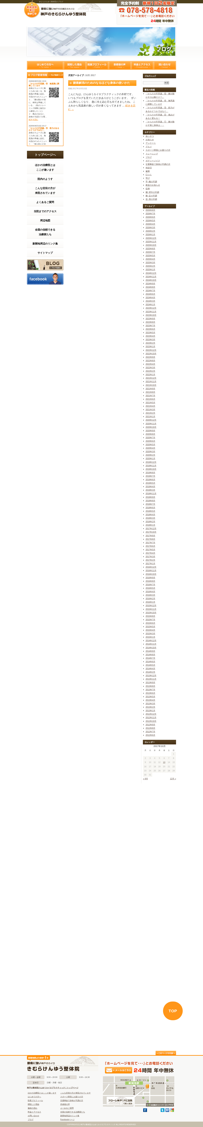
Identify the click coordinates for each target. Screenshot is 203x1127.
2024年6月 (150, 294)
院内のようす (45, 179)
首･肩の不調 (151, 199)
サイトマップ (45, 252)
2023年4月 (150, 336)
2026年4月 (150, 224)
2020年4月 (150, 448)
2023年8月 (150, 322)
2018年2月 (150, 521)
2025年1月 (150, 269)
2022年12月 (151, 350)
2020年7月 (150, 437)
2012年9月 (150, 725)
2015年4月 (150, 630)
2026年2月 (150, 231)
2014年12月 (151, 640)
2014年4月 (150, 668)
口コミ (149, 174)
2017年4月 (150, 553)
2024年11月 (151, 276)
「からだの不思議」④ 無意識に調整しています (44, 85)
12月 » (173, 779)
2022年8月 (150, 360)
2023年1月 (150, 346)
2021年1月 (150, 416)
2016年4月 (150, 591)
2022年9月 (150, 357)
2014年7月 (150, 658)
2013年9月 (150, 682)
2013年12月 (151, 675)
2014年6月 (150, 661)
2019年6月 (150, 479)
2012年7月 (150, 731)
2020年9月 (150, 430)
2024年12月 (151, 273)
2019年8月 (150, 472)
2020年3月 (150, 451)
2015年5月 (150, 626)
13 (164, 762)
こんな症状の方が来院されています (45, 190)
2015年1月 (150, 637)
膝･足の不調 (151, 196)
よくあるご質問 (45, 202)
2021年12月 (151, 378)
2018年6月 (150, 507)
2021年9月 (150, 388)
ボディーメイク (153, 161)
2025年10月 (151, 245)
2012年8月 (150, 728)
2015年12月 (151, 605)
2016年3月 (150, 595)
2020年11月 (151, 424)
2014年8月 (150, 654)
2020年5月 (150, 444)
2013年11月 (151, 679)
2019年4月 (150, 486)
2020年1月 (150, 458)
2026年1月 (150, 234)
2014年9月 (150, 651)
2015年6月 (150, 623)
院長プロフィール (97, 65)
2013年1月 (150, 710)
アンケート (151, 143)
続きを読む (33, 119)
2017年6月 (150, 546)
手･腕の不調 (151, 181)
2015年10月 (151, 613)
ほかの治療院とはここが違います (45, 167)
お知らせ (150, 139)
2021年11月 (151, 381)
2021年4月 (150, 406)
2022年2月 (150, 371)
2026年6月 (150, 217)
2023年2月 (150, 343)
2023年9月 (150, 318)
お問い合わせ (33, 1116)
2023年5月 (150, 332)
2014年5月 (150, 665)
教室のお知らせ (153, 185)
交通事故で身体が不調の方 (158, 164)
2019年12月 (151, 462)
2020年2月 (150, 455)
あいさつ (150, 136)
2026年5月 (150, 220)
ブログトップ (150, 76)
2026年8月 (150, 210)
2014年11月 (151, 644)
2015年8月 (150, 616)
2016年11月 (151, 570)
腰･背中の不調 (152, 192)
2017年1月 (150, 563)
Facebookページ (67, 1119)
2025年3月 (150, 262)
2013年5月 (150, 696)
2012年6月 (150, 735)
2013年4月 (150, 700)
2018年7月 (150, 504)
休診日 (149, 167)
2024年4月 (150, 297)
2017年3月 (150, 556)
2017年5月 (150, 549)
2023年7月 (150, 325)
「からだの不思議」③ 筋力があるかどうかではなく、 (44, 129)
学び (148, 178)
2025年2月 (150, 266)
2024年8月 (150, 287)
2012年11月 (151, 717)
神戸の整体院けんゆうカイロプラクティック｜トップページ (52, 1088)
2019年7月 (150, 476)
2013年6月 (150, 693)
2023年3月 (150, 339)
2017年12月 (151, 528)
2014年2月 (150, 672)
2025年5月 (150, 255)
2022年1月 (150, 374)
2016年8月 (150, 581)
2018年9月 (150, 497)
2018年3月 (150, 518)
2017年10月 (151, 532)
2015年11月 (151, 609)
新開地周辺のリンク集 (45, 243)
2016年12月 (151, 567)
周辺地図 (45, 220)
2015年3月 (150, 633)
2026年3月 (150, 227)
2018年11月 (151, 493)
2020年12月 (151, 420)
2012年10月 (151, 721)
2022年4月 (150, 364)
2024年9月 (150, 283)
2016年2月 (150, 598)
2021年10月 (151, 385)
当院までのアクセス (45, 211)
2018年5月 (150, 511)
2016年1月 (150, 602)
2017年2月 (150, 560)
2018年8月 (150, 500)
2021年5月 (150, 402)
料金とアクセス (142, 65)
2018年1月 (150, 525)
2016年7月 (150, 584)
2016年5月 (150, 588)
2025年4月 (150, 259)
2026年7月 (150, 213)
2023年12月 (151, 308)
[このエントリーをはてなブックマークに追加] (167, 1111)
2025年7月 (150, 252)
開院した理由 (74, 65)
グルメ (149, 146)
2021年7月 (150, 395)
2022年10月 (151, 353)
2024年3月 (150, 301)
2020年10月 (151, 427)
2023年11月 (151, 312)
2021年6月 (150, 399)
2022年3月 (150, 367)
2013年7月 (150, 689)
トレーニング (152, 154)
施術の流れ (32, 1108)
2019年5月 (150, 483)
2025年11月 (151, 241)
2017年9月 (150, 536)
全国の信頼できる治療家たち (45, 232)
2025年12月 (151, 238)
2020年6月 (150, 441)
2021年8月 (150, 392)
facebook (45, 279)
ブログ (45, 264)
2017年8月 (150, 539)
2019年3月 (150, 490)
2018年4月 (150, 514)
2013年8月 (150, 686)
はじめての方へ (45, 65)
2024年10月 (151, 280)
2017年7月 (150, 542)
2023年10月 (151, 315)
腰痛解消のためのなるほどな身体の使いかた (101, 82)
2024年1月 (150, 304)
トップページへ (45, 154)
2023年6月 (150, 329)
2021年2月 (150, 413)
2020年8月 (150, 434)
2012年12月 (151, 714)
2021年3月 (150, 409)
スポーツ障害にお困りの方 (158, 150)
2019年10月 (151, 469)
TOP (173, 1011)
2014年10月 (151, 648)
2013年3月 (150, 703)
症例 (148, 188)
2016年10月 (151, 574)
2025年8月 (150, 248)
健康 (148, 171)
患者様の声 (119, 65)
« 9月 (145, 779)
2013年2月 (150, 707)
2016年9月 (150, 577)
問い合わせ (165, 65)
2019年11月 (151, 465)
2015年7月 (150, 619)
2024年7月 (150, 290)
